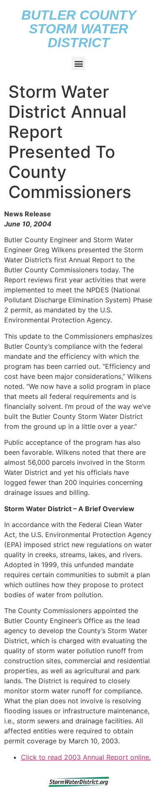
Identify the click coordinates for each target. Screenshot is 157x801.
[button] (78, 63)
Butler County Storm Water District (78, 29)
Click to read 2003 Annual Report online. (86, 757)
